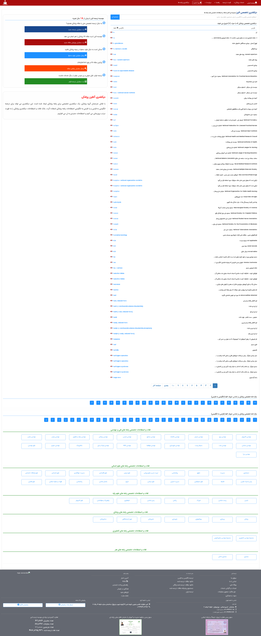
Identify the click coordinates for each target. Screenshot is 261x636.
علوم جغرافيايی (198, 481)
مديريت (222, 473)
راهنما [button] (217, 2)
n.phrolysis (117, 202)
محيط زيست (198, 445)
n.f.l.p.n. (116, 125)
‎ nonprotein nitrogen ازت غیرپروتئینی (246, 197)
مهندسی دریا (246, 454)
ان (256, 32)
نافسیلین (254, 350)
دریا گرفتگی (254, 49)
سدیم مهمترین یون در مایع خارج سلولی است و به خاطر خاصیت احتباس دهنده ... (235, 257)
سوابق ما (233, 578)
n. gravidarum (118, 43)
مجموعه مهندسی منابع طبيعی (222, 538)
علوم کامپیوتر (79, 500)
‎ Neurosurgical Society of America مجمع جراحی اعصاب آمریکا (237, 207)
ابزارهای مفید (124, 592)
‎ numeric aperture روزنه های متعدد (246, 54)
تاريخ (127, 481)
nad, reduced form (120, 300)
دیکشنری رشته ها (183, 2)
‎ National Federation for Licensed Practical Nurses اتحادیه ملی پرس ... (234, 125)
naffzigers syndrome (120, 366)
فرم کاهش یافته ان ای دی (250, 301)
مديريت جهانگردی (79, 473)
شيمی (246, 500)
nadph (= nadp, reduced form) (123, 333)
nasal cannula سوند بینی (249, 246)
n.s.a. (115, 207)
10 (173, 385)
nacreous (116, 284)
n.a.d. (115, 65)
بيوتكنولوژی (199, 519)
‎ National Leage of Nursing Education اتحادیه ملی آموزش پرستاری (236, 153)
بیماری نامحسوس (252, 65)
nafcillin (116, 350)
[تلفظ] (111, 32)
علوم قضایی (31, 481)
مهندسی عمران (199, 436)
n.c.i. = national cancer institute (124, 92)
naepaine (116, 339)
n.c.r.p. (115, 109)
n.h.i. (114, 131)
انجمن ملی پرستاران (251, 103)
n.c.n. (115, 103)
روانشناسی (175, 473)
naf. (114, 344)
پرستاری (222, 519)
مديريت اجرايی (174, 481)
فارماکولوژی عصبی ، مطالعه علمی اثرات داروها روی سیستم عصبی (240, 235)
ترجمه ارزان (189, 591)
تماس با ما (232, 581)
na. (114, 262)
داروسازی (174, 519)
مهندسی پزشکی (103, 436)
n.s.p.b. (115, 224)
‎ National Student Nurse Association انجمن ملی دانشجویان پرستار (236, 218)
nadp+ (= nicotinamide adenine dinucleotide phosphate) (132, 328)
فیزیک (198, 500)
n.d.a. (115, 114)
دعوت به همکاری (231, 595)
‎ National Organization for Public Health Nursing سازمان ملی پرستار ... (235, 191)
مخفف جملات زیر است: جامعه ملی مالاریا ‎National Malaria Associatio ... (235, 158)
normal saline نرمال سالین (249, 251)
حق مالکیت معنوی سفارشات (227, 591)
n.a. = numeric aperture (121, 59)
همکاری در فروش (122, 588)
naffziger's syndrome (120, 372)
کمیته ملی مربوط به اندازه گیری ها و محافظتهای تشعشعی (242, 109)
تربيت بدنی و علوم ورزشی (151, 473)
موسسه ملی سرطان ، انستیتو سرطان (247, 87)
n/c (114, 246)
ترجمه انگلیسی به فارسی (185, 578)
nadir (115, 317)
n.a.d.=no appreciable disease (123, 70)
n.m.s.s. (115, 169)
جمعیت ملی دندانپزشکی (250, 114)
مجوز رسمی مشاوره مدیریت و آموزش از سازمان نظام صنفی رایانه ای (130, 617)
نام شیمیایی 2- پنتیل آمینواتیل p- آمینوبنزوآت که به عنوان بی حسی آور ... (237, 339)
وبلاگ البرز (233, 585)
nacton (115, 290)
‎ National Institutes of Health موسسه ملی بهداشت (241, 142)
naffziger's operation (120, 361)
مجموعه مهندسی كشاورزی (246, 538)
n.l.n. (114, 147)
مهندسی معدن (32, 436)
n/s (114, 251)
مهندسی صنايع (151, 436)
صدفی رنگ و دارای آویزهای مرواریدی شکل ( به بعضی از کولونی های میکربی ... (236, 284)
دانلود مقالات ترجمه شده (185, 581)
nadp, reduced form (120, 322)
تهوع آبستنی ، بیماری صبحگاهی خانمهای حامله (244, 43)
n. (114, 38)
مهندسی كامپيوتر (246, 436)
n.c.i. (114, 87)
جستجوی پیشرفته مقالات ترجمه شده (181, 588)
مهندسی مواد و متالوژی (79, 436)
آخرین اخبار (124, 578)
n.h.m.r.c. (116, 136)
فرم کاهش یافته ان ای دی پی (249, 322)
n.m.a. (115, 158)
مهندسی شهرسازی (175, 445)
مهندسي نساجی (246, 445)
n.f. (114, 120)
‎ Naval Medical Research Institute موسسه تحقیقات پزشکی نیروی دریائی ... (235, 164)
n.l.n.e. (115, 153)
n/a (114, 240)
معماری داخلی (222, 556)
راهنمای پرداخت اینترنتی (120, 585)
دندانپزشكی (103, 519)
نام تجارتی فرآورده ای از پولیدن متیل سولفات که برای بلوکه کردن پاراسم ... (237, 290)
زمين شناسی (150, 500)
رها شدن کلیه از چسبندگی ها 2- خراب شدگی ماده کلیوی (242, 202)
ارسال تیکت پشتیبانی (66, 604)
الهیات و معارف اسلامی (55, 481)
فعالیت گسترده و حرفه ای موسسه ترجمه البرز (44, 617)
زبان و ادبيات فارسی (246, 481)
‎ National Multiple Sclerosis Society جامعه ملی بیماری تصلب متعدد (236, 169)
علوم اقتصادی (103, 473)
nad (114, 295)
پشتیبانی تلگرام (23, 604)
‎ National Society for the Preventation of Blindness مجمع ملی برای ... (234, 224)
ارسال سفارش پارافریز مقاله (76, 68)
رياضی (175, 500)
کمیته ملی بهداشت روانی (250, 98)
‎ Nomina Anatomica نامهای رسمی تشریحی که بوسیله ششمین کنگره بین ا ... (235, 262)
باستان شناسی (103, 481)
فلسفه (222, 481)
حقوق (198, 473)
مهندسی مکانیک (174, 436)
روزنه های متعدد (253, 60)
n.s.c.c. (115, 213)
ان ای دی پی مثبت (252, 328)
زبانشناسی (79, 481)
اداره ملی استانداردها (251, 81)
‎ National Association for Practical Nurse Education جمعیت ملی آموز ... (234, 76)
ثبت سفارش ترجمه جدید (76, 29)
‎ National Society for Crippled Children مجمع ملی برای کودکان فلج (236, 213)
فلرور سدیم (254, 344)
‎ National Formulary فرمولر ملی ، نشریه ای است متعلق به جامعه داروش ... (235, 120)
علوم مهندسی (31, 445)
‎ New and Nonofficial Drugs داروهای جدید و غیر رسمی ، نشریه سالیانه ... (236, 175)
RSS (124, 581)
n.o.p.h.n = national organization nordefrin (127, 180)
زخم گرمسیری (253, 377)
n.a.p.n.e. (116, 76)
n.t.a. (115, 229)
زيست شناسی (222, 500)
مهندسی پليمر (55, 436)
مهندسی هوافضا (151, 445)
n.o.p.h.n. (116, 191)
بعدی (166, 385)
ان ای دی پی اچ (253, 333)
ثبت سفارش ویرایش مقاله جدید (74, 42)
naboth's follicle (118, 279)
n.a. (114, 54)
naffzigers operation (120, 355)
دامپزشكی (151, 519)
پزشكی (246, 519)
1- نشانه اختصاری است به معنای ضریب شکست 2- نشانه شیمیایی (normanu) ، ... (234, 38)
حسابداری (246, 473)
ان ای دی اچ (253, 312)
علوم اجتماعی (55, 473)
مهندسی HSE (127, 445)
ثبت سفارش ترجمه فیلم (77, 81)
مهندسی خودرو (55, 445)
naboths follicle (118, 273)
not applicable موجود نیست (248, 240)
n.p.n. (115, 196)
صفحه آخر (157, 385)
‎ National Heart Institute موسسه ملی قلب (244, 131)
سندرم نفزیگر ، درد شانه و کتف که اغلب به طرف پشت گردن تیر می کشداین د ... (236, 366)
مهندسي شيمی (127, 436)
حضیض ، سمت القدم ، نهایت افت (248, 317)
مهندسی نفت (222, 445)
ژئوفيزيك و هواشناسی (103, 500)
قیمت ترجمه (227, 2)
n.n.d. (115, 175)
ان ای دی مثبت (253, 306)
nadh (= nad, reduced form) (123, 311)
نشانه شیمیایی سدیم (251, 268)
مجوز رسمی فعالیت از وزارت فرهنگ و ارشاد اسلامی (216, 617)
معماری (246, 556)
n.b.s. (115, 81)
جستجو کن (115, 17)
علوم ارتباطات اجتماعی (31, 473)
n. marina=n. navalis (120, 49)
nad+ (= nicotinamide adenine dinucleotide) (128, 306)
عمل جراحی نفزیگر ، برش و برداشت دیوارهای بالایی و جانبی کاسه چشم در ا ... (236, 355)
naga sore (117, 377)
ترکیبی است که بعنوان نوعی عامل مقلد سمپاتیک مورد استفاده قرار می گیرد (237, 180)
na (114, 257)
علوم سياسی (151, 481)
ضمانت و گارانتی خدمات (228, 588)
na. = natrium (117, 268)
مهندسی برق (222, 436)
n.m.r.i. (115, 164)
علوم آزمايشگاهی (127, 519)
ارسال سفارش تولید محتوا (76, 55)
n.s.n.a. (115, 218)
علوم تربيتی (127, 473)
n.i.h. (114, 142)
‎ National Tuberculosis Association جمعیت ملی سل (240, 229)
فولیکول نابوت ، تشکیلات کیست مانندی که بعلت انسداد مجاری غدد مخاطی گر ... (235, 273)
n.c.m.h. (115, 98)
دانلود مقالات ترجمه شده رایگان (183, 585)
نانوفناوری (127, 500)
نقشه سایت (124, 595)
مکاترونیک (79, 445)
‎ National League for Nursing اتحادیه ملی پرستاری (242, 147)
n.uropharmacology (120, 235)
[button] (239, 2)
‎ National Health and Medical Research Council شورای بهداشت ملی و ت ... (233, 136)
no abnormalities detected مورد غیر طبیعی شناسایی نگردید (239, 295)
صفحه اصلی (251, 3)
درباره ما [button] (208, 2)
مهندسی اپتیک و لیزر (103, 445)
